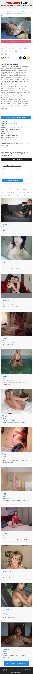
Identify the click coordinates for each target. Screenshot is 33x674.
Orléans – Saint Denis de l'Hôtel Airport (16, 128)
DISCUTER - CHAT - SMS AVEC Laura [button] (16, 117)
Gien (4, 458)
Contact (17, 669)
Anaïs (4, 338)
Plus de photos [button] (16, 41)
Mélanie (6, 224)
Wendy (5, 376)
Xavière (5, 649)
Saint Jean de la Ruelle (9, 343)
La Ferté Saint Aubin (8, 538)
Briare (4, 576)
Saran (4, 267)
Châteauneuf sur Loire (9, 305)
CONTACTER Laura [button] (16, 159)
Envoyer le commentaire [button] (12, 180)
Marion (5, 300)
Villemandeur (6, 498)
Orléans (5, 229)
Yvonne (5, 262)
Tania (4, 416)
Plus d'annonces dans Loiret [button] (16, 663)
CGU (3, 669)
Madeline (6, 571)
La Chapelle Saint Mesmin (10, 614)
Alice (4, 533)
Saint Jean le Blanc (8, 380)
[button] (20, 57)
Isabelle (5, 609)
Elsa (4, 494)
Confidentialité (10, 669)
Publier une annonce (25, 669)
